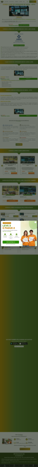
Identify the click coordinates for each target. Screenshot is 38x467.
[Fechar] (35, 222)
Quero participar (10, 242)
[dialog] (19, 233)
